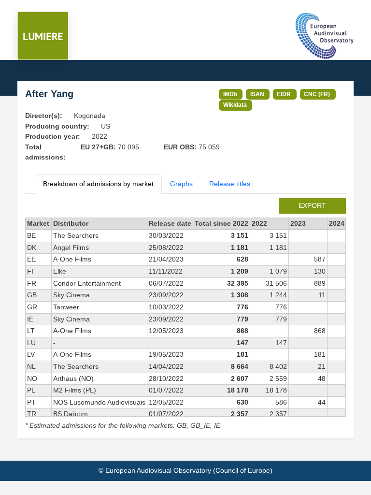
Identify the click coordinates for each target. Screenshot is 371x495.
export (312, 205)
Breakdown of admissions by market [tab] (98, 184)
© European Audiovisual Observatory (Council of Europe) (185, 470)
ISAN (257, 94)
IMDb (230, 94)
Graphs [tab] (181, 184)
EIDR (284, 94)
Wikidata (235, 105)
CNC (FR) (317, 94)
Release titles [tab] (229, 184)
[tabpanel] (185, 314)
